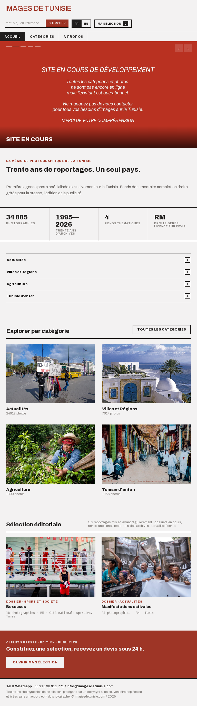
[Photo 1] (9, 46)
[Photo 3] (23, 46)
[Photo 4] (30, 46)
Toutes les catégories (161, 329)
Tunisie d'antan (21, 296)
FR (76, 23)
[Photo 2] (16, 46)
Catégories (42, 36)
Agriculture (17, 284)
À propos (73, 36)
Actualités (16, 260)
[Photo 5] (38, 46)
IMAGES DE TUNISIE (38, 8)
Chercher (57, 23)
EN (86, 23)
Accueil (13, 36)
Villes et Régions (22, 272)
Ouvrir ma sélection (35, 662)
